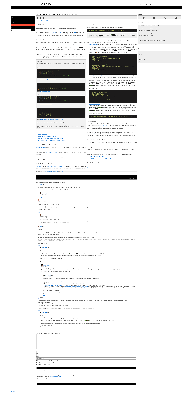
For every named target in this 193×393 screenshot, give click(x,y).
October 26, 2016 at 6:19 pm (45, 266)
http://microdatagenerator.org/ (45, 91)
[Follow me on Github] (165, 17)
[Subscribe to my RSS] (175, 17)
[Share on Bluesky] (37, 17)
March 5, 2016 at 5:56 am (43, 194)
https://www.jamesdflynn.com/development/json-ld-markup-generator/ (51, 119)
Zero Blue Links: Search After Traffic (96, 156)
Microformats (53, 32)
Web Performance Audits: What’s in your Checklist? (148, 30)
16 (40, 20)
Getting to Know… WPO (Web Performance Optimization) (149, 28)
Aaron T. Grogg (44, 193)
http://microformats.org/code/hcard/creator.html (48, 79)
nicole (41, 184)
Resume (12, 20)
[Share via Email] (43, 17)
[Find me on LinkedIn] (154, 17)
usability (55, 171)
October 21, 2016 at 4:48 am (42, 201)
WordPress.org (141, 61)
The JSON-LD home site (41, 147)
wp (57, 171)
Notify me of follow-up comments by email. (46, 362)
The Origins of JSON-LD (42, 134)
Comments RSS (142, 59)
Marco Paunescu (46, 265)
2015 (42, 20)
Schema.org (86, 287)
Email (37, 353)
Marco (41, 226)
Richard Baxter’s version (104, 125)
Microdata (61, 32)
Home (12, 17)
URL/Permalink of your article (42, 378)
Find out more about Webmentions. (55, 376)
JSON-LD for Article (93, 44)
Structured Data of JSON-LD (94, 104)
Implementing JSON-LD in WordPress (55, 166)
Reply (39, 190)
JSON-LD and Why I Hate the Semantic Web (47, 136)
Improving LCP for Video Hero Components (146, 33)
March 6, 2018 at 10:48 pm (41, 299)
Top (88, 167)
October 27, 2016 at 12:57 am (47, 276)
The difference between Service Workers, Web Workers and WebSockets (152, 40)
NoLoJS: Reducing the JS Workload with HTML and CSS (149, 25)
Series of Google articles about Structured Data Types (54, 285)
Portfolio (12, 22)
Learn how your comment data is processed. (59, 370)
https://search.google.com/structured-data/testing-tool (53, 281)
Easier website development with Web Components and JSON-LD (51, 138)
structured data (75, 27)
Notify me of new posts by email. (44, 364)
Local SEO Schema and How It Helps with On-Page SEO (100, 158)
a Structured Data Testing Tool (51, 152)
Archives (140, 54)
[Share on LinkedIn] (40, 17)
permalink (63, 171)
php (51, 171)
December (37, 20)
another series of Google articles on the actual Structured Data (76, 286)
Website (37, 356)
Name (37, 350)
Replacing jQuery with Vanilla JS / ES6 (146, 35)
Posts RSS (141, 56)
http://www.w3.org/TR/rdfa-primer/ (46, 104)
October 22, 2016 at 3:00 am (44, 216)
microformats (49, 171)
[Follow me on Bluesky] (143, 17)
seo (53, 171)
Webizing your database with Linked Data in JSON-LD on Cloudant (51, 140)
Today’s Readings (132, 178)
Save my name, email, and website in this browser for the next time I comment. (52, 360)
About (12, 27)
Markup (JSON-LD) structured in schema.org (98, 75)
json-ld (45, 171)
